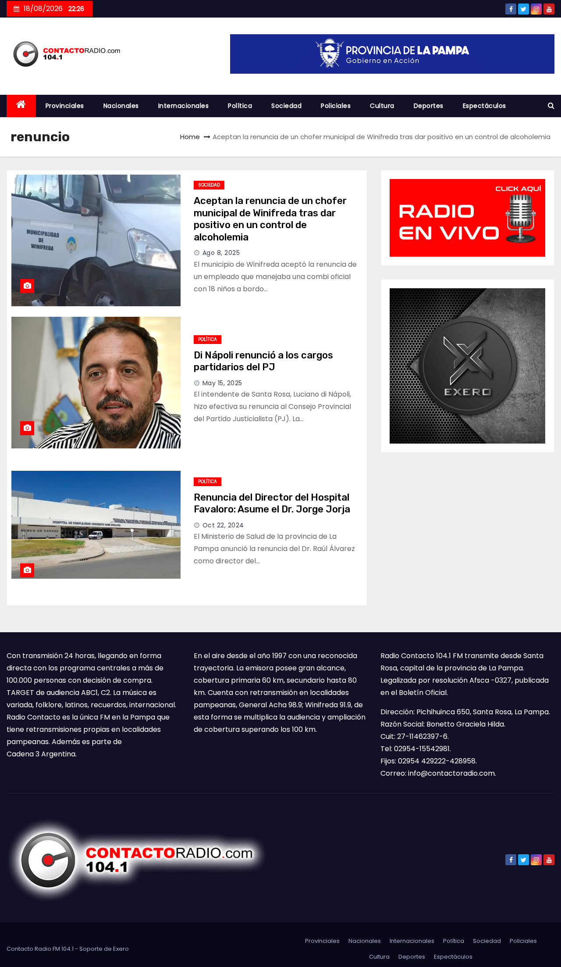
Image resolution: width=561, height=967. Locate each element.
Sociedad (286, 105)
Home (190, 136)
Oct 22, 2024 (223, 525)
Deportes (429, 105)
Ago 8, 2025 (221, 252)
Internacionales (183, 105)
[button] (551, 105)
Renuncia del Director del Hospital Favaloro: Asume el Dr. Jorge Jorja (272, 503)
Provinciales (65, 105)
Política (240, 105)
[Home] (21, 106)
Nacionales (121, 105)
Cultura (382, 105)
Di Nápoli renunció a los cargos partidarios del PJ (263, 361)
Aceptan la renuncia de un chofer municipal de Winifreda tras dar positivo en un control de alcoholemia (270, 219)
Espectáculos (484, 105)
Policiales (336, 105)
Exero (121, 949)
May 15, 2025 (222, 383)
